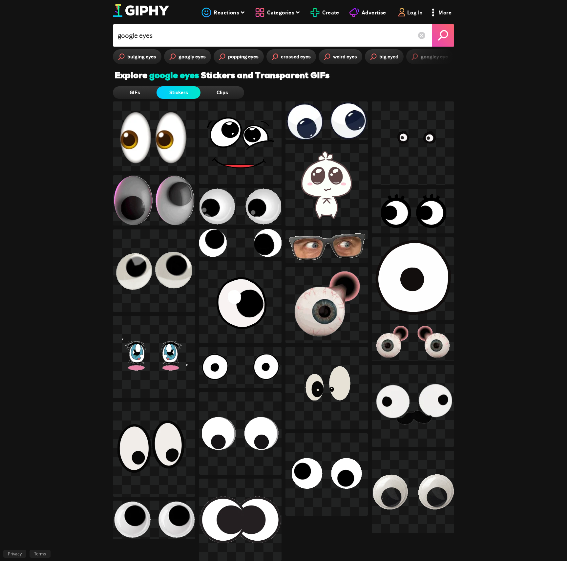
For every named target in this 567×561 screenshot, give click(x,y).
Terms (40, 553)
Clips (222, 92)
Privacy (15, 553)
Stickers (178, 92)
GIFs (135, 92)
